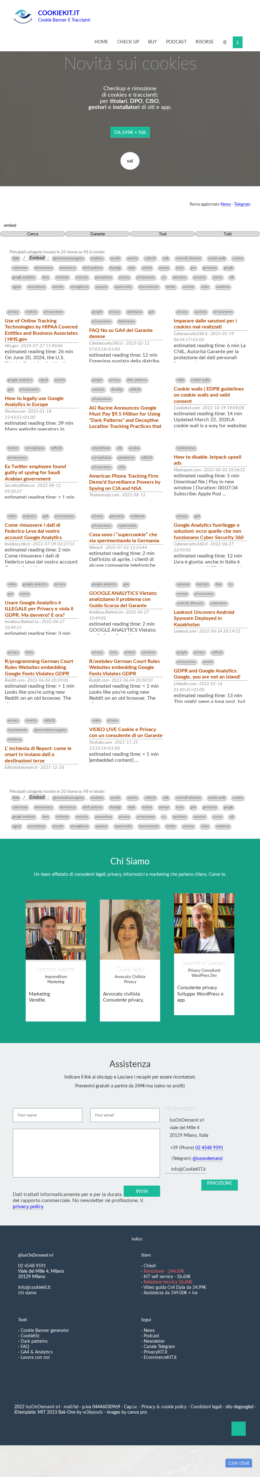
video (205, 287)
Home (101, 42)
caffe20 (150, 258)
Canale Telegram (159, 1347)
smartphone (36, 287)
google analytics (23, 277)
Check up (128, 42)
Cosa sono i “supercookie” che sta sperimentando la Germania (124, 537)
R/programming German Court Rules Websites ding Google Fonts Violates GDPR (39, 667)
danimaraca (44, 268)
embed (147, 268)
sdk (231, 277)
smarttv (57, 287)
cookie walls (216, 258)
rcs (164, 277)
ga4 (193, 268)
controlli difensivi (188, 258)
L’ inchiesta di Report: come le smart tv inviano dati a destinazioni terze (38, 754)
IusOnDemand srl (43, 1407)
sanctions (179, 277)
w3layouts (93, 1412)
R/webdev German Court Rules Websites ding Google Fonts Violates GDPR (124, 667)
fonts (180, 268)
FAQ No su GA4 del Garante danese (121, 333)
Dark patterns (34, 1341)
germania (210, 268)
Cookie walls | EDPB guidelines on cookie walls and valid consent (209, 395)
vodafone (223, 287)
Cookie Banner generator (45, 1330)
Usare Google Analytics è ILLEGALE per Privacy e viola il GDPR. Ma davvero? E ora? (39, 608)
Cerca (32, 234)
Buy (152, 42)
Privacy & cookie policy (163, 1407)
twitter (171, 287)
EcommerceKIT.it (160, 1357)
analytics (97, 258)
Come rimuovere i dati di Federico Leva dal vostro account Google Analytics (33, 531)
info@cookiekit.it (34, 1287)
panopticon (103, 277)
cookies (237, 258)
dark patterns (92, 268)
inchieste (62, 277)
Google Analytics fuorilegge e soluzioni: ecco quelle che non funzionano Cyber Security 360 (209, 531)
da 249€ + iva (130, 132)
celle (166, 258)
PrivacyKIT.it (155, 1352)
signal (16, 287)
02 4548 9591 (209, 1148)
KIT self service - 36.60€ (167, 1277)
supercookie (123, 287)
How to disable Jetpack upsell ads (207, 460)
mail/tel (71, 1407)
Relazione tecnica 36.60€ (168, 1282)
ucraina (188, 287)
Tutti (228, 234)
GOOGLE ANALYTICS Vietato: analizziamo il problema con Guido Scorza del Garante (123, 599)
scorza (217, 277)
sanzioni (199, 277)
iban (45, 277)
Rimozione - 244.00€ (164, 1271)
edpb (131, 268)
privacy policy (28, 1206)
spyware (101, 287)
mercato (82, 277)
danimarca (68, 268)
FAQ (25, 1347)
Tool (162, 234)
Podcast (176, 42)
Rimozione (219, 1183)
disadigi (115, 268)
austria (132, 258)
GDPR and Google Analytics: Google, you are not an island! (207, 673)
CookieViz (30, 1336)
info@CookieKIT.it (188, 1169)
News (226, 204)
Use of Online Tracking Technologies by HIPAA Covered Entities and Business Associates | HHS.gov (41, 330)
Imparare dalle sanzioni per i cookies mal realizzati (205, 323)
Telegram (242, 204)
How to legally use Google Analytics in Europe (34, 401)
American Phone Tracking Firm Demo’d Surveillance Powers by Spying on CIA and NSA (124, 482)
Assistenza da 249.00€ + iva (171, 1293)
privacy (124, 277)
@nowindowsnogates (68, 258)
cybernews (20, 268)
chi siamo (27, 1293)
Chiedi (150, 1266)
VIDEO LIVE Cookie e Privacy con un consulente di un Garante (126, 732)
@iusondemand (207, 1158)
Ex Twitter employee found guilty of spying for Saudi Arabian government (35, 472)
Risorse (205, 42)
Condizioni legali (205, 1407)
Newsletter (154, 1341)
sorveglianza (79, 287)
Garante (97, 234)
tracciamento (149, 287)
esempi (164, 268)
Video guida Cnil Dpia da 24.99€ (174, 1287)
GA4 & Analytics (37, 1352)
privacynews (146, 277)
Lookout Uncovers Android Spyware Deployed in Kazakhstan (204, 618)
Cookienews (186, 448)
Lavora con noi (35, 1357)
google (228, 268)
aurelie (115, 258)
